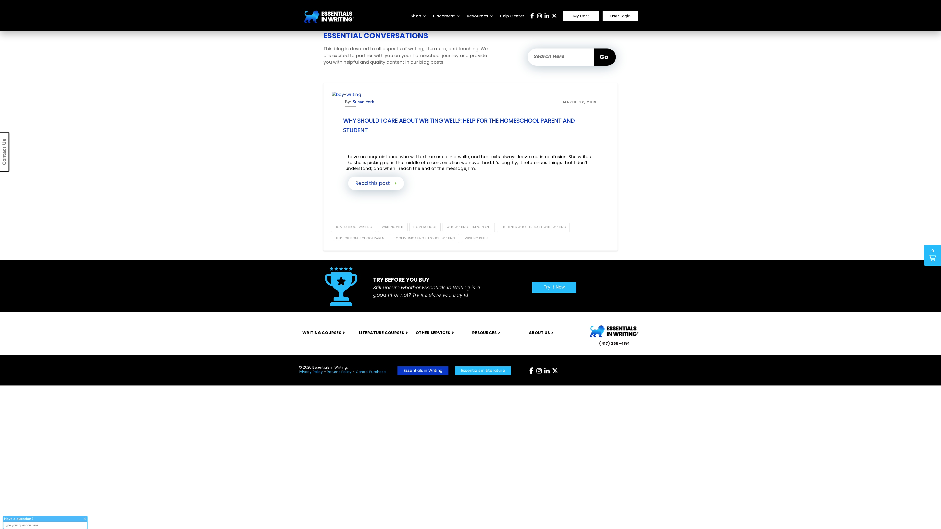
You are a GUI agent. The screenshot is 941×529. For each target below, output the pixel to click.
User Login (620, 16)
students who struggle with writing (533, 227)
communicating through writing (425, 238)
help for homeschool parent (360, 238)
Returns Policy (339, 371)
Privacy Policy (311, 371)
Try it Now (554, 287)
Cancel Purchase (371, 371)
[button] (932, 255)
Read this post (373, 183)
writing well (393, 227)
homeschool (425, 227)
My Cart (581, 16)
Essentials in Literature (483, 370)
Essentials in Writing (423, 370)
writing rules (476, 238)
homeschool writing (353, 227)
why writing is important (468, 227)
